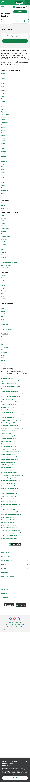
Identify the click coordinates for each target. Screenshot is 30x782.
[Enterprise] (2, 2)
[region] (15, 770)
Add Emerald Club (19, 21)
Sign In (20, 11)
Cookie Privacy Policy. (8, 774)
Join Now (19, 16)
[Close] (27, 761)
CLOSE (15, 778)
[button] (27, 2)
